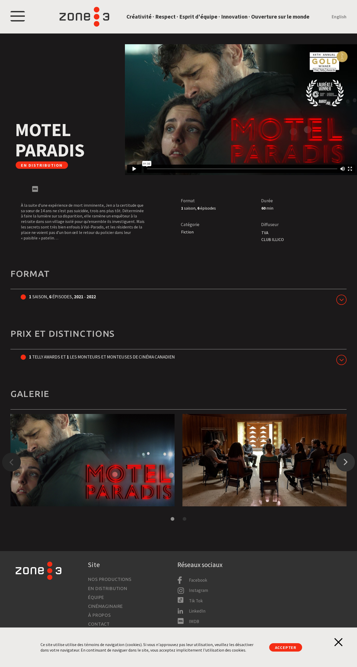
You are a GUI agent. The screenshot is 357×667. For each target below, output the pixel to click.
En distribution (107, 588)
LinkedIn (197, 611)
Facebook (198, 580)
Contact (99, 623)
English (339, 17)
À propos (99, 615)
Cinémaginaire (105, 606)
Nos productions (109, 579)
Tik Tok (196, 601)
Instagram (198, 590)
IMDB (194, 621)
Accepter (285, 647)
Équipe (96, 597)
